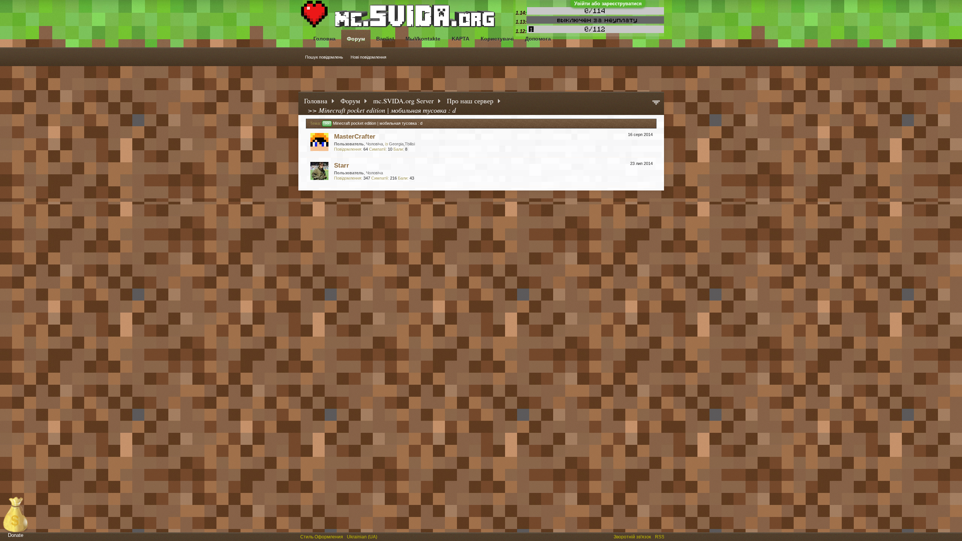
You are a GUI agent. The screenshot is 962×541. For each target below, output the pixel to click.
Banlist (385, 39)
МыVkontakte (422, 39)
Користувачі (497, 39)
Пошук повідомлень (324, 57)
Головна (324, 39)
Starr (341, 165)
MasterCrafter (354, 136)
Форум (356, 39)
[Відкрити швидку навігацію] (656, 103)
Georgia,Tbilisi (402, 144)
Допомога (538, 39)
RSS (660, 536)
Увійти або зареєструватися (608, 3)
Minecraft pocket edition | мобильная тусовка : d (373, 123)
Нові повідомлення (368, 57)
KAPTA (460, 39)
